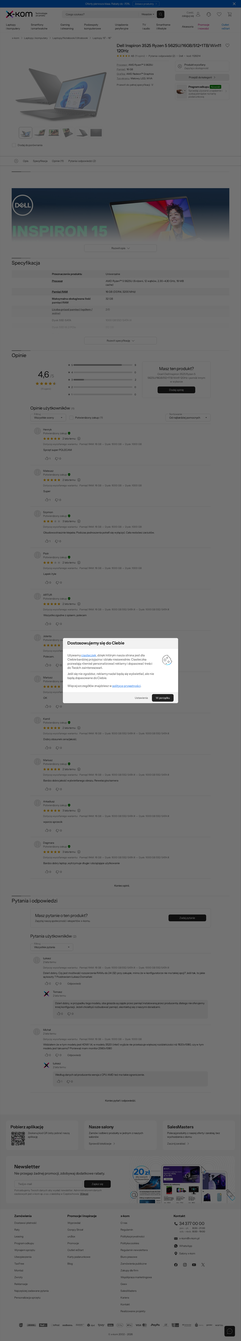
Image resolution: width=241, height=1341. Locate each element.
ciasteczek (88, 655)
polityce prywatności (126, 686)
